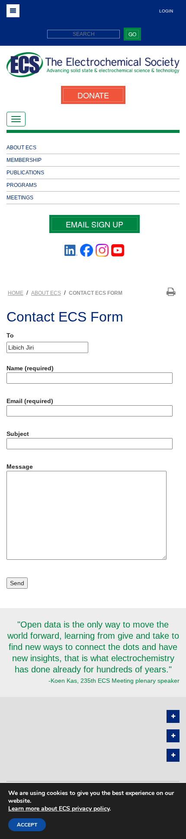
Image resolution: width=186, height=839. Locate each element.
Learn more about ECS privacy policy (58, 808)
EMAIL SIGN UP (94, 224)
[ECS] (93, 68)
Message (19, 466)
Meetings (19, 198)
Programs (21, 185)
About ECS (21, 148)
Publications (25, 173)
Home (15, 293)
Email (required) (29, 400)
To (10, 335)
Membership (24, 160)
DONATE (93, 95)
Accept (27, 824)
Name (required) (30, 368)
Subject (17, 433)
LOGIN (166, 11)
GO (132, 34)
